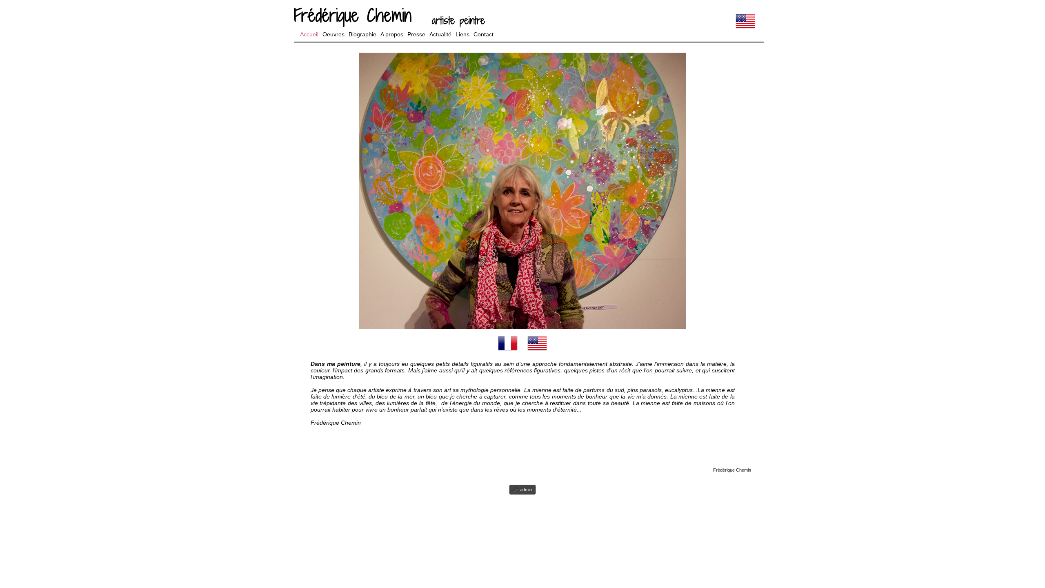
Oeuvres (333, 34)
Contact (484, 34)
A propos (391, 34)
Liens (462, 34)
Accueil (309, 34)
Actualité (440, 34)
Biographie (362, 34)
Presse (416, 34)
